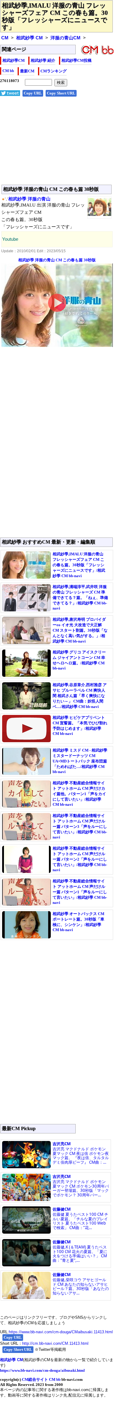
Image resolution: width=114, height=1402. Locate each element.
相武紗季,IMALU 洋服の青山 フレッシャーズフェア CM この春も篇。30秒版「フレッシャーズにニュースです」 (55, 16)
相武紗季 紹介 (43, 60)
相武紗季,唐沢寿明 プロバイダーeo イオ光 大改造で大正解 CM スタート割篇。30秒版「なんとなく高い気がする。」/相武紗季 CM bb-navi (80, 630)
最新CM (27, 71)
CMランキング (53, 71)
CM (5, 37)
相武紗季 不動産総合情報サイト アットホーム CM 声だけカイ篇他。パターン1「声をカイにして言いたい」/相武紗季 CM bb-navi (79, 794)
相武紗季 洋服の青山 (29, 199)
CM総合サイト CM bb (41, 1379)
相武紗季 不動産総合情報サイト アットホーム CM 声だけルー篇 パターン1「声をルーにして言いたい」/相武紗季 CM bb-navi (80, 892)
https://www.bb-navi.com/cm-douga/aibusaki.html (42, 1370)
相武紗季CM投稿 (76, 60)
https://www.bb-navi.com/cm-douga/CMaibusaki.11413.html (61, 1332)
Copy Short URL (61, 93)
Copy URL (33, 93)
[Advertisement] (57, 143)
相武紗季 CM (29, 37)
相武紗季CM (13, 60)
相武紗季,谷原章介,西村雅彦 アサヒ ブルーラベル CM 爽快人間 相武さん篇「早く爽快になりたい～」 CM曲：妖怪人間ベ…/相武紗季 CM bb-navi (80, 696)
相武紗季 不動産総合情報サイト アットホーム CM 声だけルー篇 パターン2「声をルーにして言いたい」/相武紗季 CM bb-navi (80, 859)
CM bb (8, 70)
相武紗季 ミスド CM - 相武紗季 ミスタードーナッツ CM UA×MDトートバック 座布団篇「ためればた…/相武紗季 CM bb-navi (80, 761)
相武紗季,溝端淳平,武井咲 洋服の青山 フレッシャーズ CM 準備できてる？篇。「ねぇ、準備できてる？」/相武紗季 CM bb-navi (80, 597)
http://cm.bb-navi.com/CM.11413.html (55, 1343)
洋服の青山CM (65, 37)
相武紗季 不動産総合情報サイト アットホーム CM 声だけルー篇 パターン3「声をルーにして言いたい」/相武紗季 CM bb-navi (80, 826)
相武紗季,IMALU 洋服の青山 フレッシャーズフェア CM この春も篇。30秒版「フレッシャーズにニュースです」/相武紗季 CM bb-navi (79, 565)
